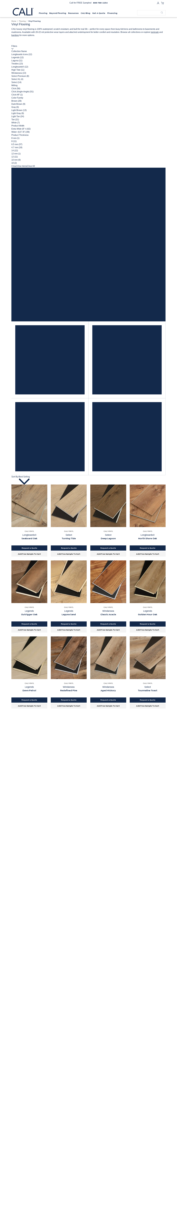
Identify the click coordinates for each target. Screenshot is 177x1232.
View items (22, 166)
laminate (155, 32)
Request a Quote (29, 548)
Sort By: (15, 477)
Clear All (31, 166)
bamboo (15, 35)
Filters (14, 46)
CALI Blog (85, 13)
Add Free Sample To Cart (29, 554)
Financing (112, 13)
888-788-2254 (100, 2)
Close (14, 166)
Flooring (22, 21)
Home (13, 21)
